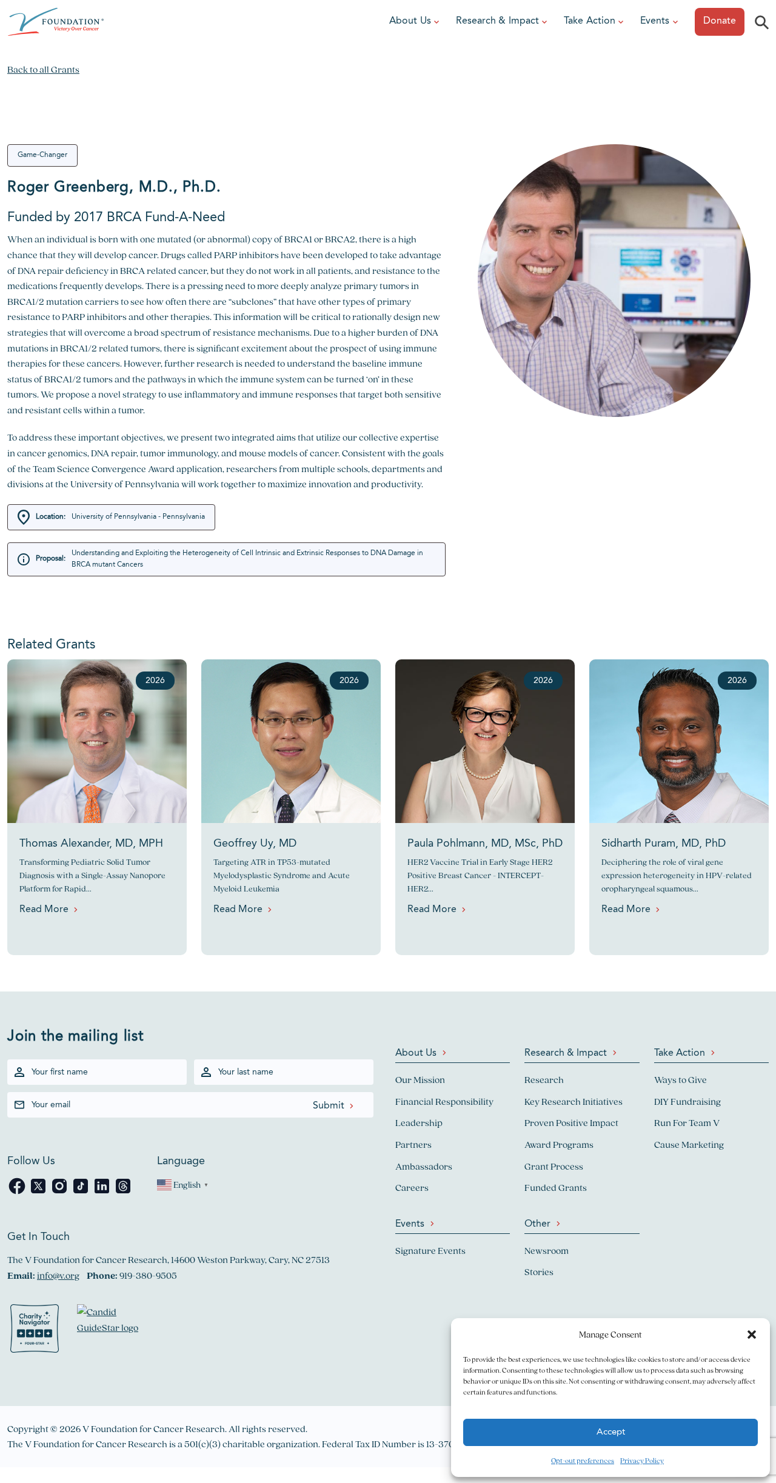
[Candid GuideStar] (113, 1331)
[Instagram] (60, 1192)
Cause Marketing (689, 1144)
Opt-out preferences (582, 1460)
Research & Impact (497, 21)
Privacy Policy (642, 1460)
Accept (611, 1432)
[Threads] (123, 1192)
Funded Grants (555, 1187)
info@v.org (58, 1275)
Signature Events (430, 1250)
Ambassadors (423, 1166)
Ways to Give (680, 1079)
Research (544, 1079)
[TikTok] (81, 1192)
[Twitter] (39, 1192)
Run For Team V (687, 1122)
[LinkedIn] (102, 1192)
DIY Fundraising (687, 1101)
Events (654, 21)
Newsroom (546, 1250)
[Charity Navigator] (34, 1331)
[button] (752, 1334)
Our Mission (420, 1079)
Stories (539, 1271)
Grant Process (553, 1166)
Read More (44, 910)
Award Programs (559, 1144)
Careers (412, 1187)
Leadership (419, 1122)
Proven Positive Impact (571, 1122)
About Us (410, 21)
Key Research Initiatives (573, 1101)
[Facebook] (17, 1192)
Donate (719, 21)
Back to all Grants (43, 69)
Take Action (589, 21)
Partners (413, 1144)
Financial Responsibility (444, 1101)
